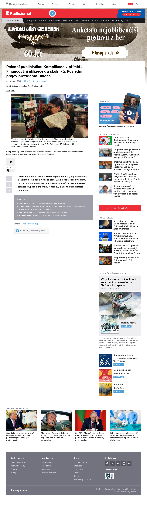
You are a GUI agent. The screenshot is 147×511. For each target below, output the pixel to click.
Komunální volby (18, 466)
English (133, 489)
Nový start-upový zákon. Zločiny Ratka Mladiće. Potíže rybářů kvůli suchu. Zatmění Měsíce (126, 225)
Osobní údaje (110, 489)
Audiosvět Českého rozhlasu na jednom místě (116, 126)
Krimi (115, 108)
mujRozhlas (70, 4)
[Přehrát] (10, 162)
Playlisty (67, 20)
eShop (13, 473)
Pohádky (104, 112)
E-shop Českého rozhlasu (113, 273)
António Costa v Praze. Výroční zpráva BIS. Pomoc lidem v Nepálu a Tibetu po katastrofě (125, 237)
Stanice (85, 4)
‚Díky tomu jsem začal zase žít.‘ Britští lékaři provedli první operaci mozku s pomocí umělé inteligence (124, 436)
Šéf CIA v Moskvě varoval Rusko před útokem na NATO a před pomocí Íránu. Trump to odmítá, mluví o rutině (89, 436)
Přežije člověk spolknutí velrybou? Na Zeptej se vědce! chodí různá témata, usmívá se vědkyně (127, 178)
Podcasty (46, 469)
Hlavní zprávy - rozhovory (35, 81)
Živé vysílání (105, 116)
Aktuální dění (13, 20)
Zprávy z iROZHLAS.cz (17, 408)
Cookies (99, 489)
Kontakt (77, 476)
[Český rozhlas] (16, 4)
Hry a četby (105, 108)
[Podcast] (8, 170)
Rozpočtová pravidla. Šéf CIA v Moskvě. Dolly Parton (126, 260)
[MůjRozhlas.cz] (11, 91)
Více (129, 20)
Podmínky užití (122, 489)
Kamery (85, 20)
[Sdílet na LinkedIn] (9, 190)
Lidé (77, 20)
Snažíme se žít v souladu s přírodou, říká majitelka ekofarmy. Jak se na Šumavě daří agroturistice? (126, 166)
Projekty (105, 20)
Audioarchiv (55, 20)
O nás (95, 20)
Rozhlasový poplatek (82, 480)
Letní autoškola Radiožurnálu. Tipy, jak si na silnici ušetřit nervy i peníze (125, 141)
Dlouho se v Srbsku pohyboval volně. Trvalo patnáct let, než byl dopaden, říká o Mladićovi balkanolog (55, 436)
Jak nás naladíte (80, 462)
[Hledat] (137, 4)
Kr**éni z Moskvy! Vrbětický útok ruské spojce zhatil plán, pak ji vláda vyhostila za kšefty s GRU (125, 191)
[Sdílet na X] (9, 184)
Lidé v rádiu (78, 469)
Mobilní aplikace (49, 473)
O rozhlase (100, 4)
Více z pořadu (106, 218)
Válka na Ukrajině (18, 462)
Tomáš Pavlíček (27, 224)
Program (55, 4)
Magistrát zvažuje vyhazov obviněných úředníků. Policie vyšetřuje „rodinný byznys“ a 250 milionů (126, 153)
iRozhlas (41, 4)
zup (36, 224)
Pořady (42, 20)
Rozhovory (117, 20)
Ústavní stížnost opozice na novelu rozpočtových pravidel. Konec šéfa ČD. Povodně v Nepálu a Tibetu (126, 249)
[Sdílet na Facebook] (9, 178)
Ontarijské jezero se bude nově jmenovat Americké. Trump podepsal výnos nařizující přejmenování (20, 436)
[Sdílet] (12, 170)
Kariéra (76, 473)
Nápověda (78, 466)
